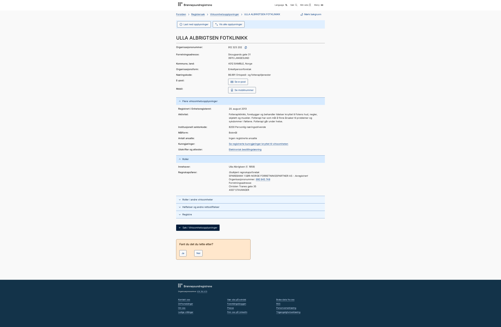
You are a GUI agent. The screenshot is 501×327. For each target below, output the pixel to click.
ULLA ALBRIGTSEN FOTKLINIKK (262, 14)
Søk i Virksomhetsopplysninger (200, 227)
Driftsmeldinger (185, 303)
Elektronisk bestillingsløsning (245, 149)
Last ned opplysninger (196, 24)
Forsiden (181, 14)
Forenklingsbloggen (236, 303)
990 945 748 (263, 179)
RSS (278, 303)
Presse (230, 308)
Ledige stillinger (185, 312)
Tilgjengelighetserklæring (288, 312)
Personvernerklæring (286, 308)
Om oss (182, 308)
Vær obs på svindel (236, 299)
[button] (281, 5)
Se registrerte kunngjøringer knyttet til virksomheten (258, 143)
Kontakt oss (184, 299)
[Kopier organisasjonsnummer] (246, 47)
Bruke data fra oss (285, 299)
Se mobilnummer (244, 90)
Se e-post (240, 81)
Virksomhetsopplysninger (224, 14)
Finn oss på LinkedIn (237, 312)
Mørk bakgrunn (312, 14)
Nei (198, 253)
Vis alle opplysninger (230, 24)
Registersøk (198, 14)
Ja (183, 253)
